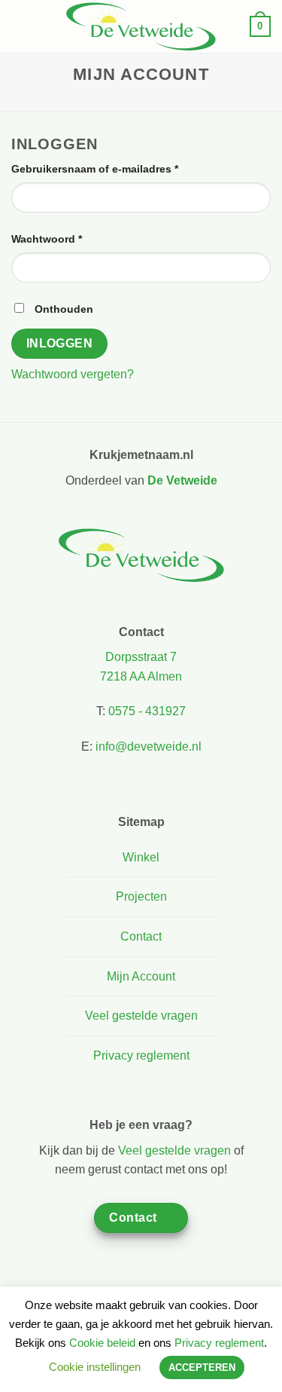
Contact (141, 936)
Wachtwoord (63, 238)
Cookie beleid (102, 1342)
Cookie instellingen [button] (95, 1366)
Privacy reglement (141, 1055)
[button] (20, 26)
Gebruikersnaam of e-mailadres (111, 168)
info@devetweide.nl (149, 746)
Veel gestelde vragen (141, 1015)
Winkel (141, 857)
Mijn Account (141, 976)
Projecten (141, 896)
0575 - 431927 (147, 711)
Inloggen (59, 343)
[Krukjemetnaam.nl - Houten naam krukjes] (141, 26)
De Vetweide (182, 480)
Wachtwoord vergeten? (72, 374)
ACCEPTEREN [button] (201, 1367)
